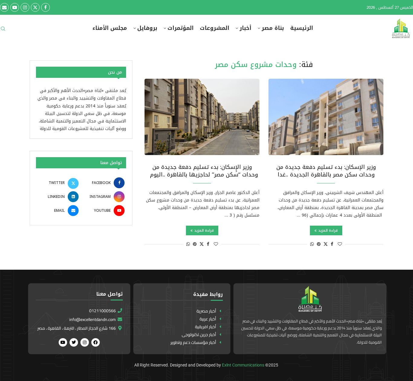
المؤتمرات (180, 28)
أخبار (245, 28)
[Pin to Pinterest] (318, 244)
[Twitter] (35, 7)
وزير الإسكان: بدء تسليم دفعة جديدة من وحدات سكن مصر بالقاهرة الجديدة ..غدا (326, 170)
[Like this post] (340, 244)
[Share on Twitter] (326, 244)
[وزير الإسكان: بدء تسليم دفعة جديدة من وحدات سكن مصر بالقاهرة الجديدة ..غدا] (325, 117)
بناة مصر (273, 28)
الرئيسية (301, 28)
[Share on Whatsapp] (312, 244)
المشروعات (214, 28)
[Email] (4, 7)
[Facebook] (45, 7)
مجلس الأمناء (110, 28)
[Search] (3, 31)
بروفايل (147, 28)
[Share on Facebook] (332, 244)
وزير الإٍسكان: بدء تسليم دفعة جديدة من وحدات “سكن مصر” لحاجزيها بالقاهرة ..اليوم (202, 170)
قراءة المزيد (328, 230)
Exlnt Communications (243, 365)
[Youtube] (14, 7)
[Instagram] (25, 7)
